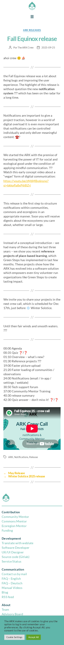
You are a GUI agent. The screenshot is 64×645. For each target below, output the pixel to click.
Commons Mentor (14, 521)
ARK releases (32, 30)
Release (33, 457)
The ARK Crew (25, 47)
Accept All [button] (33, 637)
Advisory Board (12, 614)
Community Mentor (15, 517)
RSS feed (8, 597)
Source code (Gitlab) (15, 557)
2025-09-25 (48, 47)
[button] (32, 17)
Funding (7, 530)
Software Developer (15, 547)
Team (5, 609)
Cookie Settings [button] (14, 637)
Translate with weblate (17, 543)
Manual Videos (12, 588)
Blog (5, 592)
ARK (10, 457)
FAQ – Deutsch (12, 583)
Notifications (21, 457)
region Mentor (17, 526)
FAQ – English (11, 578)
